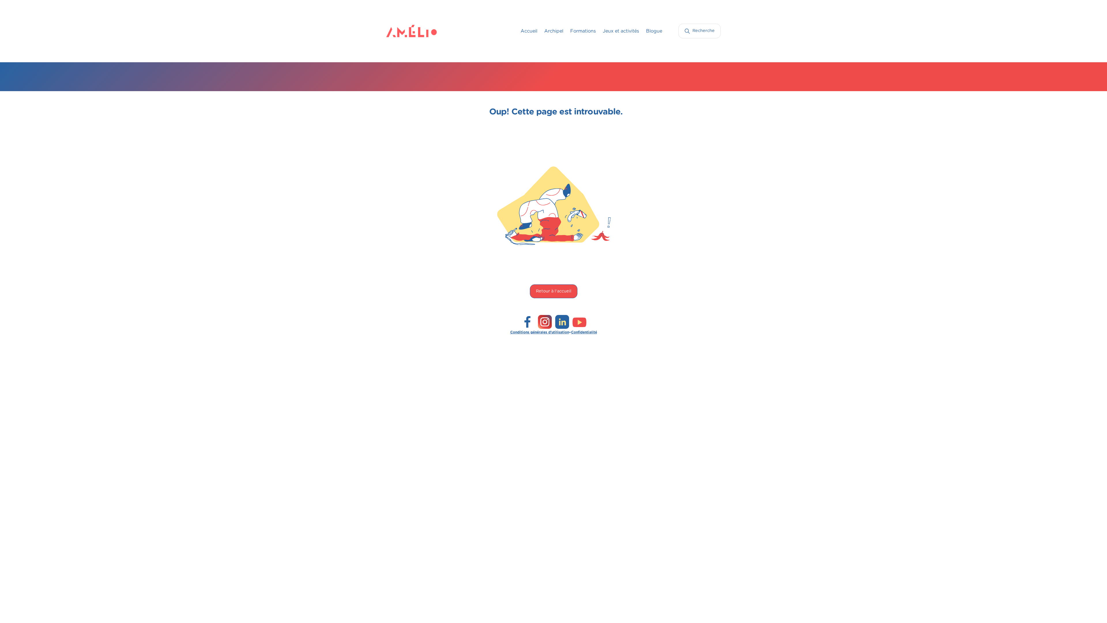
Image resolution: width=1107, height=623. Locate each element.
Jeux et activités (621, 31)
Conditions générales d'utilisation (539, 332)
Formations (583, 31)
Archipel (553, 31)
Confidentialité (584, 332)
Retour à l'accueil (553, 291)
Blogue (654, 31)
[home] (397, 31)
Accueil (529, 31)
